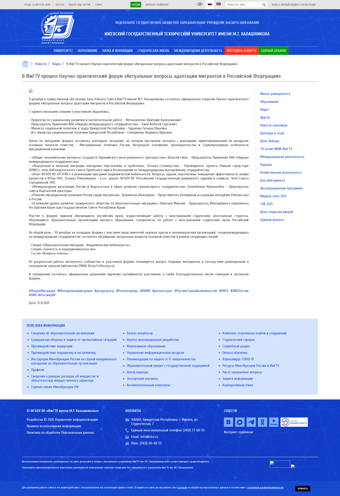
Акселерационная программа (281, 188)
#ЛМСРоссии (239, 291)
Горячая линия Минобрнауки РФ (55, 387)
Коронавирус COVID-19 (238, 359)
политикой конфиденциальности (265, 487)
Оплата (136, 4)
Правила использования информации (54, 426)
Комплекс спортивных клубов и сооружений (255, 333)
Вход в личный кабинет (285, 4)
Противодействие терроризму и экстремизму (63, 353)
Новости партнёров (273, 125)
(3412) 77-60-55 (193, 430)
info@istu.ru (149, 437)
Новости (40, 64)
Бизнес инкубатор (140, 333)
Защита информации (238, 379)
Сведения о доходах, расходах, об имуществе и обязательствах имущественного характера (65, 378)
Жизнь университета (275, 94)
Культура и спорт (272, 133)
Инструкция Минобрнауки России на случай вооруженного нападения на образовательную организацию (74, 361)
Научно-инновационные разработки (153, 340)
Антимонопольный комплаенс (149, 385)
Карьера (266, 165)
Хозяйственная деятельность (281, 172)
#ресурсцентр (104, 291)
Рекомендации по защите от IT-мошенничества (161, 359)
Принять (303, 488)
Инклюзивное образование (146, 346)
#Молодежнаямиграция (74, 291)
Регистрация (308, 4)
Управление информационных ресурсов (155, 353)
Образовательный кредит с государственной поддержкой (168, 366)
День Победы (269, 141)
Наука (56, 64)
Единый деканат (272, 220)
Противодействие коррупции (51, 346)
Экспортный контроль (142, 379)
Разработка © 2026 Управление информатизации (62, 420)
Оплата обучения (235, 353)
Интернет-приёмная (157, 4)
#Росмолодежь (127, 291)
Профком (37, 370)
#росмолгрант (162, 291)
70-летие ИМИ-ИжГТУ (276, 149)
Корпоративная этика (238, 385)
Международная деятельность (282, 157)
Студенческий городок (239, 340)
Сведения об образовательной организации (62, 333)
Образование (269, 102)
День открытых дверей (276, 212)
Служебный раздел (236, 346)
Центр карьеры (137, 372)
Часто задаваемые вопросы (242, 372)
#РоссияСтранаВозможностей (196, 291)
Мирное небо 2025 (273, 196)
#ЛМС (33, 295)
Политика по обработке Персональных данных (60, 432)
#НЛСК (223, 291)
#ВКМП (145, 291)
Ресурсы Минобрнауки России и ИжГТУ (251, 366)
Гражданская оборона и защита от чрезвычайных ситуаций (74, 340)
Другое (265, 117)
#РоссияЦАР (47, 295)
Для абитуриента (272, 180)
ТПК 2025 (266, 204)
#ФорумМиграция (42, 291)
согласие (182, 487)
